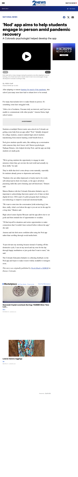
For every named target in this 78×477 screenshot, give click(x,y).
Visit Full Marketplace (44, 284)
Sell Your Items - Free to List (26, 284)
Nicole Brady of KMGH (40, 268)
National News (10, 17)
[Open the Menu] (3, 3)
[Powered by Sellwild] (48, 393)
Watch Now (71, 3)
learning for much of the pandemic (33, 89)
